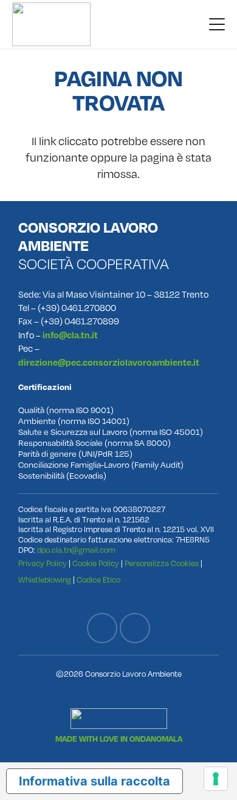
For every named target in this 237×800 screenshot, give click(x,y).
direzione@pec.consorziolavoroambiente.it (108, 363)
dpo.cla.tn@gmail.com (76, 550)
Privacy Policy (42, 563)
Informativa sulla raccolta (94, 781)
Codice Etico (98, 580)
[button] (217, 24)
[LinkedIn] (135, 628)
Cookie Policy (95, 563)
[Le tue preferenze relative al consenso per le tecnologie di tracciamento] (215, 778)
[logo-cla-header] (51, 24)
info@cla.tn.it (70, 335)
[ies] (118, 718)
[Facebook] (102, 628)
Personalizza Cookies (162, 563)
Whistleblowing (44, 580)
